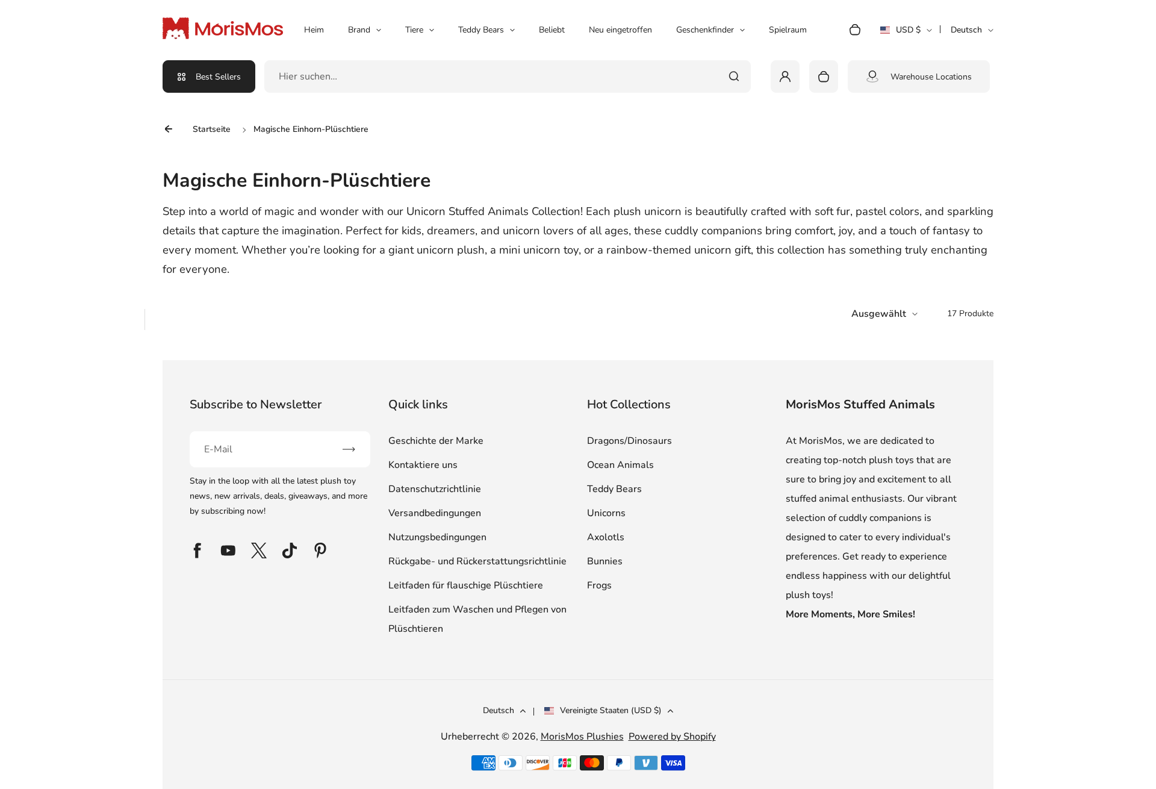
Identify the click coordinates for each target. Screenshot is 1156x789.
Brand (359, 30)
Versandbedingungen (434, 513)
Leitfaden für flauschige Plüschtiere (465, 585)
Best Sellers (218, 77)
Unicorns (606, 513)
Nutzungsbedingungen (437, 537)
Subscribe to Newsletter (256, 404)
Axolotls (605, 537)
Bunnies (605, 561)
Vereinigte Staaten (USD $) (611, 710)
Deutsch (966, 30)
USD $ (906, 33)
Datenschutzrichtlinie (434, 489)
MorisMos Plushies (582, 736)
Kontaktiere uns (423, 465)
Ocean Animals (620, 465)
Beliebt (552, 30)
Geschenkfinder (705, 30)
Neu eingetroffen (620, 30)
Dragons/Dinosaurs (629, 441)
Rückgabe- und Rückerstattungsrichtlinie (477, 561)
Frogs (599, 585)
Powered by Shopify (672, 736)
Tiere (414, 30)
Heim (314, 30)
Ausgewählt (878, 313)
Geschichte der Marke (435, 441)
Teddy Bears (481, 30)
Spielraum (788, 30)
